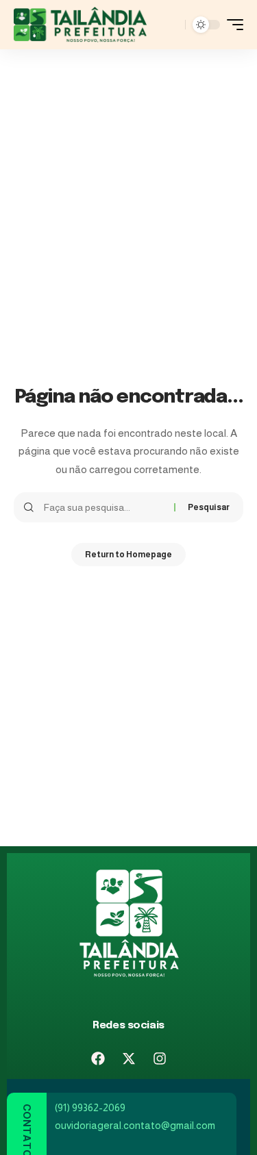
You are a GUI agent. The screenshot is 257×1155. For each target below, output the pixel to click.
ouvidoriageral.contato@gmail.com (135, 1125)
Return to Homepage (128, 554)
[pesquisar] (171, 24)
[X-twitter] (129, 1058)
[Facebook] (98, 1058)
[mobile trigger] (231, 24)
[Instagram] (159, 1058)
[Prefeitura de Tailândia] (80, 24)
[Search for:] (104, 507)
